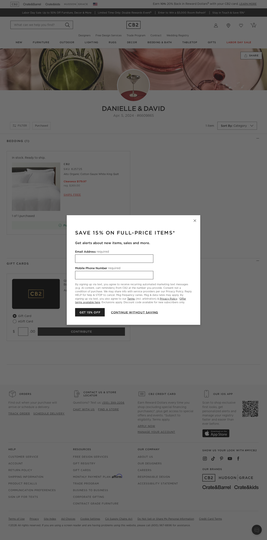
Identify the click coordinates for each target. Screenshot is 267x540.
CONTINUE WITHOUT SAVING (134, 312)
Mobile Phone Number (97, 268)
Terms (131, 298)
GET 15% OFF (89, 312)
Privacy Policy (168, 298)
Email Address (92, 252)
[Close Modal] (194, 220)
